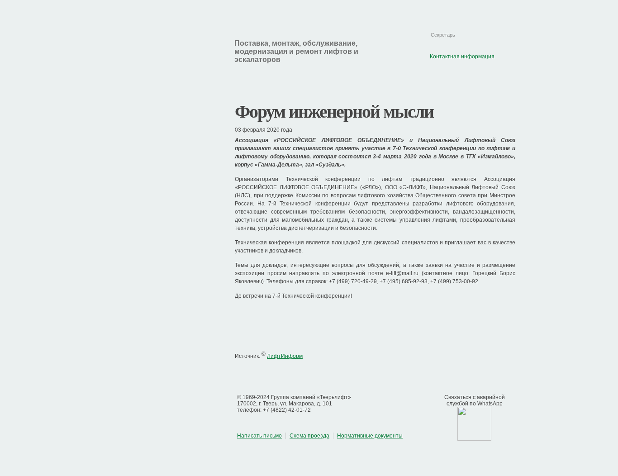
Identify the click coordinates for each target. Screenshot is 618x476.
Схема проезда (309, 436)
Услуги (408, 80)
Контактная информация (485, 10)
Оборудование (340, 80)
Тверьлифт (154, 52)
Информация (259, 80)
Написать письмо (259, 436)
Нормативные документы (370, 436)
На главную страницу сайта (434, 10)
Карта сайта (459, 10)
